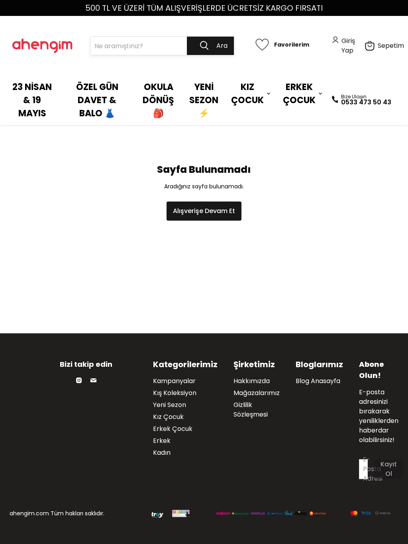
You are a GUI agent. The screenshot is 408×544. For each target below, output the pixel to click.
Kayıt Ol (389, 469)
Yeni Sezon (169, 404)
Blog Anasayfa (318, 380)
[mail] (93, 380)
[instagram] (78, 380)
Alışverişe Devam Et (204, 210)
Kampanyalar (174, 380)
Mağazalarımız (256, 392)
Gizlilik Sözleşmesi (250, 409)
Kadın (162, 452)
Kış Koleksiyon (174, 392)
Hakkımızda (251, 380)
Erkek (162, 440)
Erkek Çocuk (172, 428)
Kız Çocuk (168, 416)
